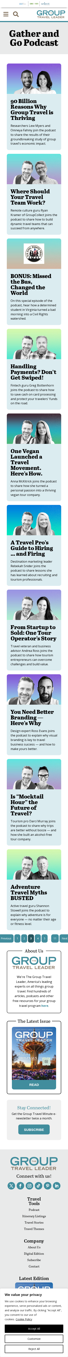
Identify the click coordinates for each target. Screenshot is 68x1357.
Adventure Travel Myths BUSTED (29, 892)
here (44, 1006)
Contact (34, 1266)
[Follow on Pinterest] (47, 1186)
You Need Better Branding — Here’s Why (32, 717)
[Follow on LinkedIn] (56, 1186)
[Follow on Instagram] (29, 1186)
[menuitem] (5, 14)
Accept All (34, 1328)
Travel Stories (34, 1222)
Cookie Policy (24, 1319)
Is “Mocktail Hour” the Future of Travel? (27, 804)
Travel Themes (34, 1229)
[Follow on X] (11, 1186)
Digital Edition (34, 1253)
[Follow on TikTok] (38, 1186)
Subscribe (34, 1260)
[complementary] (34, 1322)
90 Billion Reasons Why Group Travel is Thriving (32, 109)
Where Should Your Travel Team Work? (30, 196)
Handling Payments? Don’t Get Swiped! (33, 371)
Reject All (34, 1349)
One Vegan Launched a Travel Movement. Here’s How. (26, 462)
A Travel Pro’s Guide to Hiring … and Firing (32, 547)
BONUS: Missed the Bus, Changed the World (31, 284)
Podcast (34, 1210)
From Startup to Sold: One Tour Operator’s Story (33, 632)
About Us (34, 1247)
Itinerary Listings (34, 1216)
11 (54, 938)
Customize (34, 1339)
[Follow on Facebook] (20, 1186)
